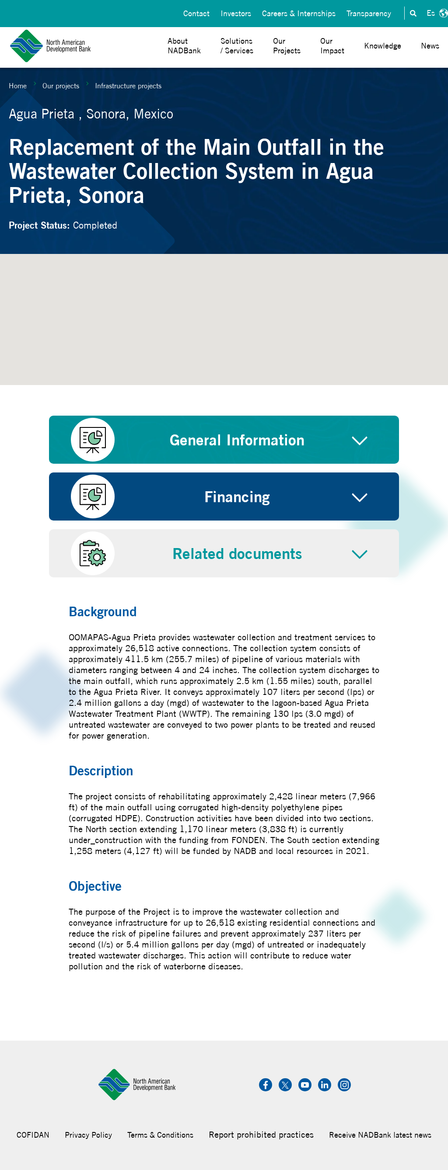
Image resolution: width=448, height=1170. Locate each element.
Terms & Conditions (160, 1135)
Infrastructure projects (128, 85)
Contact (196, 13)
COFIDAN (33, 1135)
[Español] (436, 13)
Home (18, 85)
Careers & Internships (299, 13)
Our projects (60, 85)
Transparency (368, 13)
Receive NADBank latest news (380, 1135)
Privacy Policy (88, 1135)
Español (436, 13)
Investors (235, 13)
